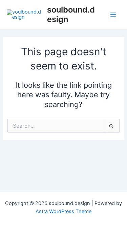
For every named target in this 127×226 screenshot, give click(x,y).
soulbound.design (71, 14)
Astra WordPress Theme (63, 211)
